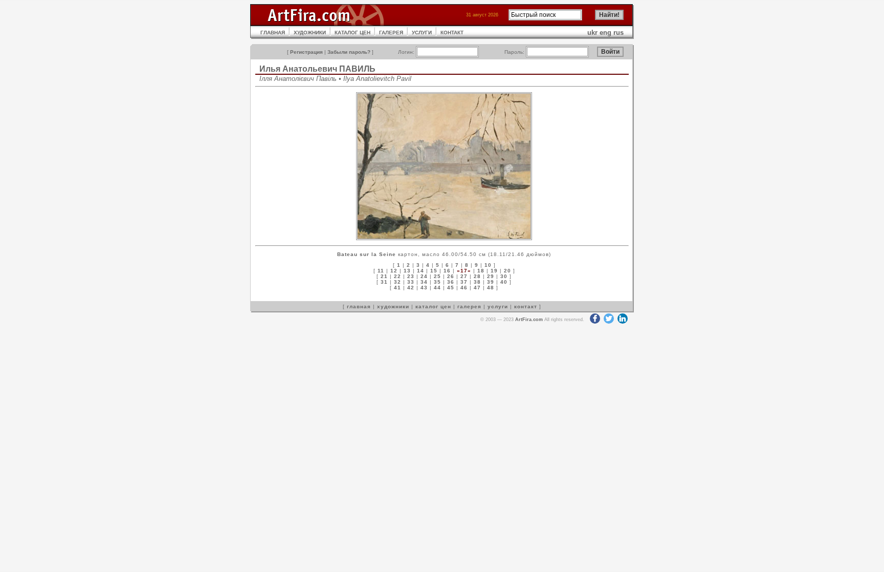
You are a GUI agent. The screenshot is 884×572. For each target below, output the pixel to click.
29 (490, 276)
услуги (498, 306)
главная (359, 306)
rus (618, 32)
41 (397, 287)
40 (503, 282)
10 (488, 265)
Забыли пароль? (348, 52)
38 (477, 282)
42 (410, 287)
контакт (525, 306)
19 (494, 270)
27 (464, 276)
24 (424, 276)
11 (381, 270)
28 (477, 276)
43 (424, 287)
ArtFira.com (529, 319)
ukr (592, 32)
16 (447, 270)
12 (393, 270)
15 (433, 270)
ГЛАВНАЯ (272, 32)
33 (410, 282)
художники (393, 306)
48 (490, 287)
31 (384, 282)
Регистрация (306, 52)
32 (397, 282)
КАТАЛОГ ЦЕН (352, 32)
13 (407, 270)
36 (450, 282)
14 (420, 270)
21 (384, 276)
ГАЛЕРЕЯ (391, 32)
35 (437, 282)
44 (437, 287)
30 (503, 276)
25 (437, 276)
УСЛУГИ (422, 32)
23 (410, 276)
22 (397, 276)
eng (605, 32)
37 (464, 282)
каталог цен (433, 306)
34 (424, 282)
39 (490, 282)
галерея (469, 306)
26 (450, 276)
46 (464, 287)
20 (507, 270)
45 (450, 287)
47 (477, 287)
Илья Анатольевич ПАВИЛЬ (317, 69)
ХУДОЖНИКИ (310, 32)
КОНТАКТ (451, 32)
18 (480, 270)
